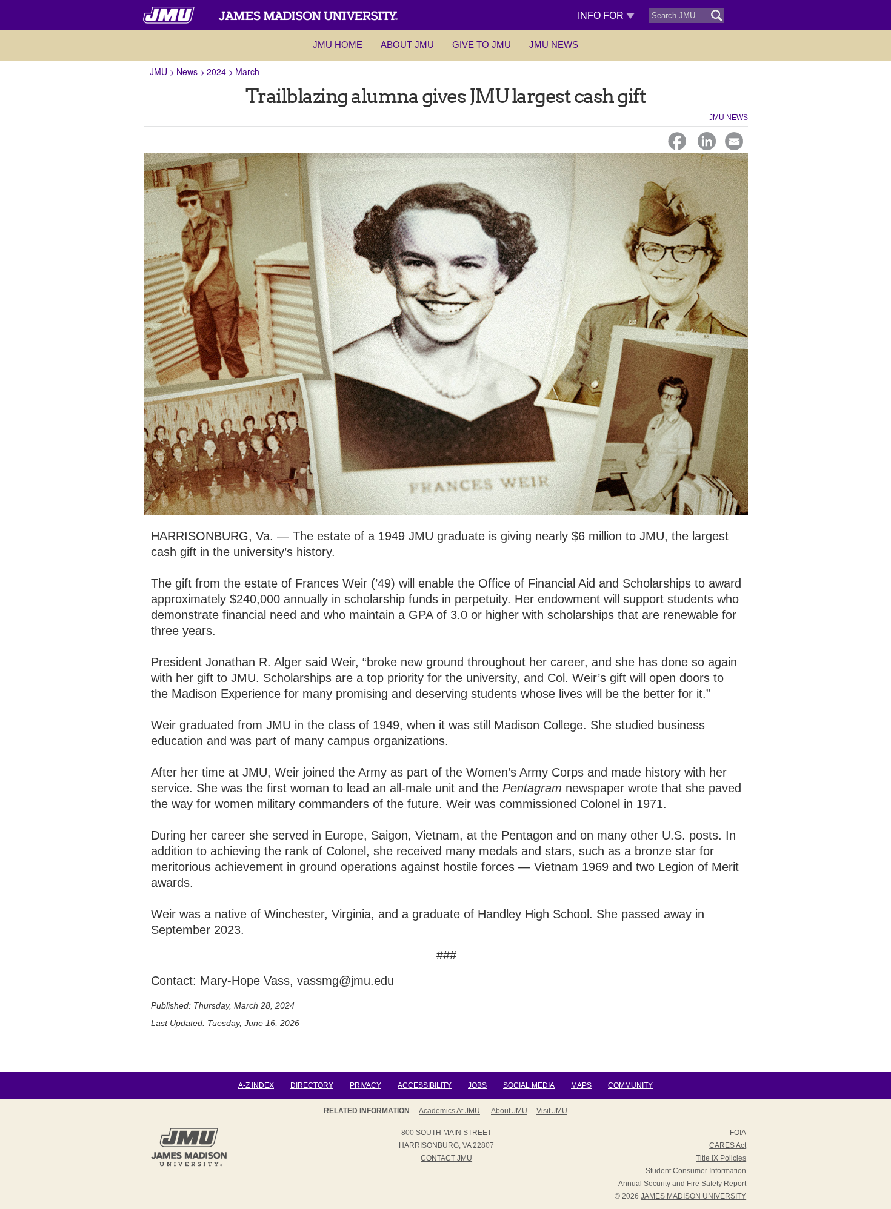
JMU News (553, 44)
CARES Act (727, 1145)
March (247, 71)
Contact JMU (446, 1158)
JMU (158, 71)
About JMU (407, 44)
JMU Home (337, 44)
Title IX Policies (721, 1158)
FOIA (738, 1132)
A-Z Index (256, 1085)
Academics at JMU (449, 1111)
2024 (216, 71)
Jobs (477, 1085)
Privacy (365, 1085)
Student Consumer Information (696, 1171)
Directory (311, 1085)
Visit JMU (551, 1111)
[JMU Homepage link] (189, 1165)
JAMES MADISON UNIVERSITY (693, 1196)
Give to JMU (481, 44)
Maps (581, 1085)
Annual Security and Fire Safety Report (682, 1183)
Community (630, 1085)
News (187, 71)
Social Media (529, 1085)
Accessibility (425, 1085)
